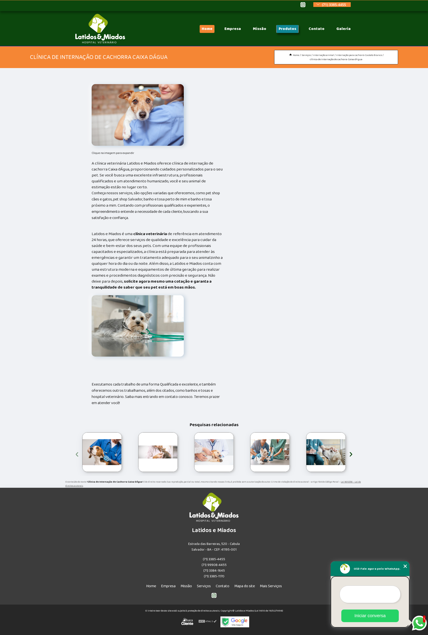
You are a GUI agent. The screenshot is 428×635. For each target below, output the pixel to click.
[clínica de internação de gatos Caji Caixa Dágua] (158, 452)
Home (207, 29)
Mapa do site (244, 586)
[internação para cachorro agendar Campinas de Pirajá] (214, 452)
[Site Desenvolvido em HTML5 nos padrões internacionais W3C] (207, 622)
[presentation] (77, 453)
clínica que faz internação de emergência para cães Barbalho (247, 452)
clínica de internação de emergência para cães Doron (79, 452)
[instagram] (302, 5)
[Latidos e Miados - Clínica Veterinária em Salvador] (100, 42)
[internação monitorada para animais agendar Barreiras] (326, 452)
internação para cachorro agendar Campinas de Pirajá (193, 452)
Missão (259, 29)
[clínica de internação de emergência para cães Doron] (102, 452)
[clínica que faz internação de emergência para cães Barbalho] (270, 452)
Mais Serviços (271, 586)
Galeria (343, 29)
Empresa (232, 29)
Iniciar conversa (370, 615)
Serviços (204, 586)
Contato (316, 29)
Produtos (287, 29)
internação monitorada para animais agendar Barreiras (303, 452)
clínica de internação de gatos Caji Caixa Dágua (134, 452)
